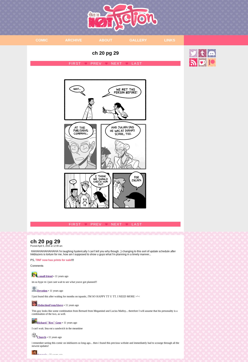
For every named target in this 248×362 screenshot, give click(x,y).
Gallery (138, 40)
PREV (96, 63)
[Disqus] (105, 312)
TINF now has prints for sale (53, 260)
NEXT (116, 63)
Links (169, 40)
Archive (73, 40)
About (105, 40)
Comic (42, 40)
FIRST (75, 63)
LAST (137, 63)
